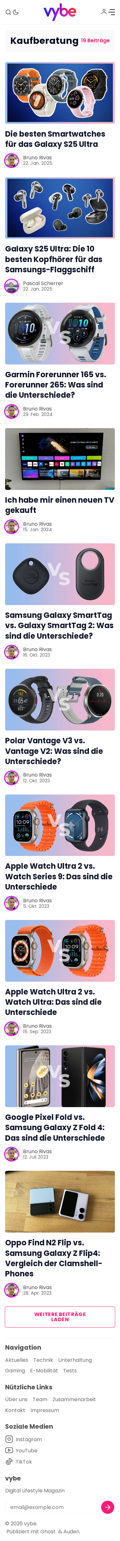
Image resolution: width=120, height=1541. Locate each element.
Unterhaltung (75, 1360)
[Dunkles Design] (15, 12)
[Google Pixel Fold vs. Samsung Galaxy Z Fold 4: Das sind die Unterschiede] (60, 1076)
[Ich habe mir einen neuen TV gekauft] (60, 459)
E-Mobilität (44, 1370)
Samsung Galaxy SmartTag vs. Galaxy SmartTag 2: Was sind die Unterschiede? (59, 625)
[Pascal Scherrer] (11, 286)
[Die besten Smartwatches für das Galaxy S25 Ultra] (60, 93)
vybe (30, 1523)
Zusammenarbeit (74, 1399)
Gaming (15, 1370)
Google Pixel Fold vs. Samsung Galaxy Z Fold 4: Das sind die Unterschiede (55, 1127)
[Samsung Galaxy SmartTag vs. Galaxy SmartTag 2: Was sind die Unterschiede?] (60, 574)
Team (40, 1399)
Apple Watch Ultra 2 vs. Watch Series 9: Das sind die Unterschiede (59, 876)
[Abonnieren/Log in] (104, 11)
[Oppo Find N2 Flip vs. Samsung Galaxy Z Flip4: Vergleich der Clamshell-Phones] (60, 1202)
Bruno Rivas (37, 157)
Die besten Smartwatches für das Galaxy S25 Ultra (55, 139)
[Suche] (8, 12)
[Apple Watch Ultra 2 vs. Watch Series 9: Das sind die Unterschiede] (60, 825)
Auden (71, 1531)
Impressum (44, 1410)
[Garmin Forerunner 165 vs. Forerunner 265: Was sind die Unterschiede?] (60, 333)
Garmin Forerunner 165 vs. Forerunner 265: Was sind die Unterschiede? (55, 385)
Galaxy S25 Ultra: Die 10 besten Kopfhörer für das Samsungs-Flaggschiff (53, 259)
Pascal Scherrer (43, 283)
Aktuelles (16, 1360)
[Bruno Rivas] (11, 160)
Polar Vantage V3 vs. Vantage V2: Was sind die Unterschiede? (54, 751)
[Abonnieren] (107, 1507)
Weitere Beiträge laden (60, 1317)
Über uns (16, 1399)
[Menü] (111, 12)
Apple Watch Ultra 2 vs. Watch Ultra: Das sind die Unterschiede (53, 1002)
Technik (43, 1360)
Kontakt (15, 1410)
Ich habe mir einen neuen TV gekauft (59, 505)
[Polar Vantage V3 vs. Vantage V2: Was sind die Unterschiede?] (60, 700)
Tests (70, 1370)
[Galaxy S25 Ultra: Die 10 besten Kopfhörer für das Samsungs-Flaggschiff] (60, 208)
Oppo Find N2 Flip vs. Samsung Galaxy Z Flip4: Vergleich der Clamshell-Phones (53, 1258)
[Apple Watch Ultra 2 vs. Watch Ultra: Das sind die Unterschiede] (60, 951)
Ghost (48, 1531)
